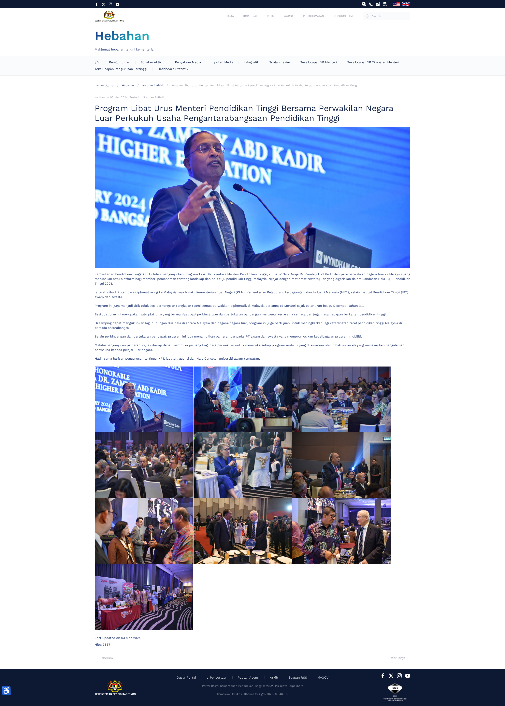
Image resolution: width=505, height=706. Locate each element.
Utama (229, 16)
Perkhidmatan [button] (313, 16)
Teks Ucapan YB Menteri (318, 62)
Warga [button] (289, 16)
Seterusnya (397, 658)
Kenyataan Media (188, 62)
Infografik (251, 62)
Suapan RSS (297, 677)
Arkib (274, 677)
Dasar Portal (186, 677)
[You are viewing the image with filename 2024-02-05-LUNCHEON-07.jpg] (144, 531)
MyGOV (322, 677)
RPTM (270, 16)
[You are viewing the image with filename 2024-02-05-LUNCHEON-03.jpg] (341, 399)
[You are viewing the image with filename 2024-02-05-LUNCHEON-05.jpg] (243, 465)
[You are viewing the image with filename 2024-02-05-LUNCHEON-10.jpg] (144, 597)
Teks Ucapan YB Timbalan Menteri (373, 62)
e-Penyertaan (217, 677)
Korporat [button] (250, 16)
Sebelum (106, 658)
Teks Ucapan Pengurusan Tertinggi (121, 69)
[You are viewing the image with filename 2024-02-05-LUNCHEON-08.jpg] (243, 531)
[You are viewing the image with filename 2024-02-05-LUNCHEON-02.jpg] (243, 399)
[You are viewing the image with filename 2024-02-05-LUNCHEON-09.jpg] (341, 531)
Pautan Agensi (248, 677)
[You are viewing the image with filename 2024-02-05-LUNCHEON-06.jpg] (341, 465)
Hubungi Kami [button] (343, 16)
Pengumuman (119, 62)
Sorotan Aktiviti (153, 62)
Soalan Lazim (279, 62)
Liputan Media (222, 62)
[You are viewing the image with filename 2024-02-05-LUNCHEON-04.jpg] (144, 465)
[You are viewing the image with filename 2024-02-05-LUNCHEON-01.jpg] (144, 399)
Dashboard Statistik (173, 69)
